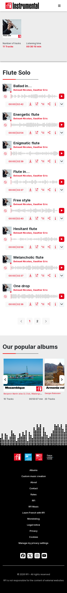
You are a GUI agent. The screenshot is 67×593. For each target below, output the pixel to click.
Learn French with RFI (33, 512)
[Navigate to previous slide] (5, 379)
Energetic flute (26, 114)
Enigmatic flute (26, 143)
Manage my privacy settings (33, 543)
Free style (22, 200)
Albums (33, 470)
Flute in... (21, 172)
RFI (33, 500)
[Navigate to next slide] (61, 379)
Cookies (33, 537)
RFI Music (34, 506)
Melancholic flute (28, 257)
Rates (34, 494)
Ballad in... (22, 86)
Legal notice (33, 525)
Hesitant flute (25, 229)
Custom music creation (33, 476)
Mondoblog (33, 518)
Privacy (34, 531)
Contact (33, 488)
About (33, 482)
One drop (21, 286)
